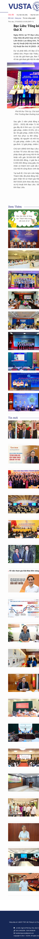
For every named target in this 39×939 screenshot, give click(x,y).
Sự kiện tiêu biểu (15, 15)
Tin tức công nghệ (29, 18)
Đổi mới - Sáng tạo (14, 18)
